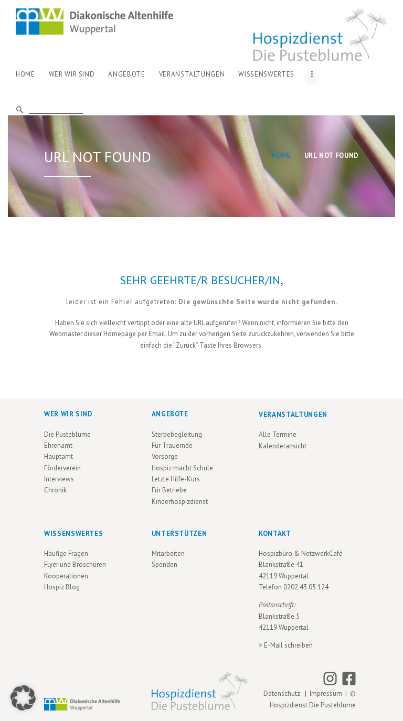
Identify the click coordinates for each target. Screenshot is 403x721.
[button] (23, 698)
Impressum (326, 693)
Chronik (55, 490)
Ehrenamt (58, 445)
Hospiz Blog (62, 587)
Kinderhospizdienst (180, 501)
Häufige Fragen (66, 553)
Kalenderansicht (282, 446)
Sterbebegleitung (177, 434)
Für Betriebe (169, 490)
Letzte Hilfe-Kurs (176, 479)
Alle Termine (277, 434)
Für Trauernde (172, 445)
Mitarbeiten (168, 553)
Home (281, 155)
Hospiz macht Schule (182, 468)
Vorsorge (165, 456)
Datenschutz (283, 693)
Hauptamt (58, 456)
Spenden (164, 564)
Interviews (59, 479)
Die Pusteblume (67, 434)
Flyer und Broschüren (75, 564)
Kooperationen (66, 576)
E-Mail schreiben (288, 645)
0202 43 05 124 (305, 587)
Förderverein (62, 468)
